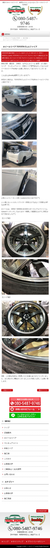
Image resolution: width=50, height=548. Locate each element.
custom (10, 55)
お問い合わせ (9, 474)
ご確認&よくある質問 (12, 469)
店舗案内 (7, 433)
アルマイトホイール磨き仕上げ (37, 55)
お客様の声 (8, 464)
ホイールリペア (14, 58)
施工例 (6, 453)
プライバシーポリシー (36, 541)
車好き (7, 58)
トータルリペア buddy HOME (11, 38)
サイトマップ (18, 541)
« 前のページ (7, 390)
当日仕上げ (39, 58)
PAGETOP (43, 511)
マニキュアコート (11, 443)
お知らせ (7, 488)
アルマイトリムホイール (28, 58)
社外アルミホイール (16, 60)
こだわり (7, 459)
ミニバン (18, 53)
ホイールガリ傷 (27, 60)
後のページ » (43, 390)
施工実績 (25, 38)
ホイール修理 (36, 60)
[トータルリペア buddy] (25, 14)
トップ (6, 427)
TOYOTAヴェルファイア (20, 55)
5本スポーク (34, 53)
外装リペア (8, 448)
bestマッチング (26, 53)
